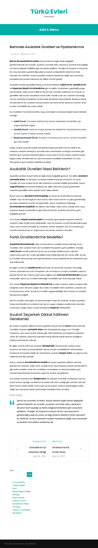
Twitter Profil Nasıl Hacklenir (21, 511)
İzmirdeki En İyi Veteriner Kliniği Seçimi (37, 450)
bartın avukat (16, 395)
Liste (14, 488)
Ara (11, 470)
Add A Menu (49, 29)
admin (16, 54)
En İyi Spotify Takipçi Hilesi (18, 484)
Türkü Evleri (49, 11)
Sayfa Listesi (18, 497)
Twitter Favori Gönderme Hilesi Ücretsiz (20, 503)
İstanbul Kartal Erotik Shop (60, 450)
